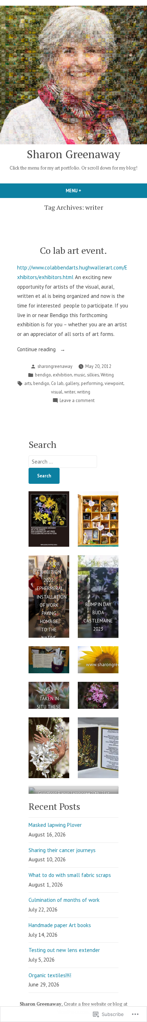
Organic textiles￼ (50, 975)
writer (69, 392)
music (79, 375)
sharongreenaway (54, 366)
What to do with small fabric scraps (70, 875)
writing (83, 392)
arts (27, 383)
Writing (107, 375)
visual (56, 392)
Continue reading (37, 350)
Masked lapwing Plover (55, 825)
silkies (93, 375)
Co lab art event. (73, 250)
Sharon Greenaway (73, 154)
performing (92, 383)
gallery (72, 383)
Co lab (57, 383)
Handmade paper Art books (60, 925)
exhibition (62, 375)
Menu (86, 190)
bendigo (43, 375)
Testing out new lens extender (64, 950)
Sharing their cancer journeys (62, 850)
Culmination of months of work (64, 900)
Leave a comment (77, 400)
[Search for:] (63, 461)
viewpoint (114, 383)
